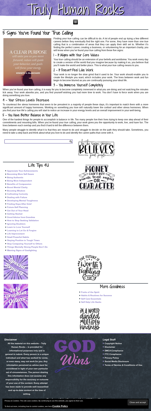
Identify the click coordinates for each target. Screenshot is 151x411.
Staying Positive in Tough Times (23, 240)
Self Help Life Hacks (91, 302)
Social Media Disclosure (117, 361)
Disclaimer (110, 347)
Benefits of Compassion (19, 184)
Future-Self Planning (17, 207)
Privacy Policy (112, 358)
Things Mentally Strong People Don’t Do (27, 247)
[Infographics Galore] (38, 296)
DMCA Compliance (114, 350)
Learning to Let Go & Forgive (21, 230)
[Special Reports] (38, 267)
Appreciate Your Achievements (22, 171)
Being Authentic (15, 177)
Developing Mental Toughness (22, 200)
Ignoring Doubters (16, 224)
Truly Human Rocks (75, 9)
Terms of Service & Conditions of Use (123, 365)
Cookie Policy (60, 406)
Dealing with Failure (17, 197)
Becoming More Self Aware (20, 174)
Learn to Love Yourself (18, 227)
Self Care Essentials (91, 299)
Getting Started (14, 214)
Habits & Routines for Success (96, 295)
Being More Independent (19, 181)
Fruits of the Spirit (90, 292)
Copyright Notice (113, 343)
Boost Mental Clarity (17, 187)
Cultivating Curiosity (17, 194)
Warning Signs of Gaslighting (22, 250)
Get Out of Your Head (17, 210)
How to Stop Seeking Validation (23, 220)
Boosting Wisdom (16, 191)
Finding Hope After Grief (19, 204)
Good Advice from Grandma (21, 217)
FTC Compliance (113, 354)
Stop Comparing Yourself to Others (24, 244)
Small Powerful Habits (18, 237)
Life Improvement (16, 234)
